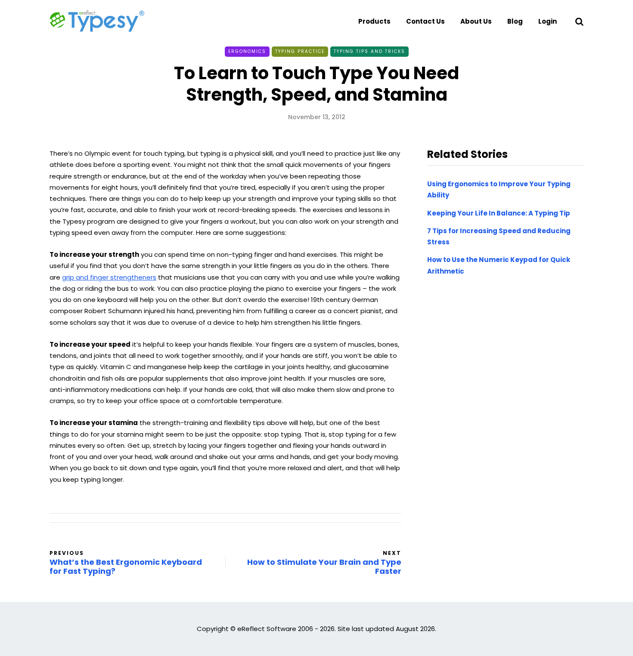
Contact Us (425, 21)
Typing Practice (300, 51)
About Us (476, 21)
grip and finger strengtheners (109, 277)
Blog (515, 21)
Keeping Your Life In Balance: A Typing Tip (498, 213)
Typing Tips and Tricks (369, 51)
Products (374, 21)
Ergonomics (247, 51)
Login (547, 21)
